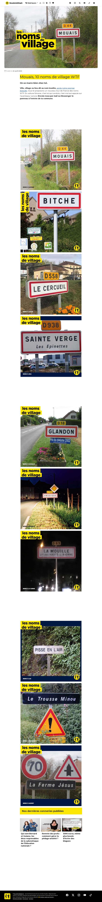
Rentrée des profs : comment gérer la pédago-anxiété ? (51, 836)
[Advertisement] (51, 115)
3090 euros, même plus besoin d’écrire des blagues (71, 837)
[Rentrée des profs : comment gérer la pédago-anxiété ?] (51, 824)
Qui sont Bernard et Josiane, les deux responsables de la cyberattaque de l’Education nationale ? (30, 840)
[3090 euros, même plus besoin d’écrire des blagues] (72, 824)
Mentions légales (17, 898)
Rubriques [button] (32, 3)
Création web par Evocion (47, 897)
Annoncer (25, 898)
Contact (31, 898)
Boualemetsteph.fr (19, 893)
